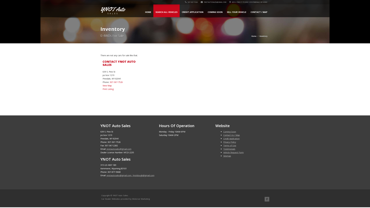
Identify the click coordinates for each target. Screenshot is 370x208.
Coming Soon (215, 12)
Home (148, 12)
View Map (107, 85)
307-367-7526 (192, 2)
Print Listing (108, 89)
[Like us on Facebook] (267, 199)
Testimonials (229, 149)
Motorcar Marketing (141, 199)
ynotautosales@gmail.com (215, 2)
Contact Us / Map (231, 135)
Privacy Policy (229, 142)
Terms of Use (229, 145)
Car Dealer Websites (110, 199)
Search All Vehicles (166, 12)
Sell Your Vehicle (236, 12)
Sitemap (227, 156)
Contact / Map (259, 12)
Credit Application (192, 12)
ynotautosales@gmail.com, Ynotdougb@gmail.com (130, 175)
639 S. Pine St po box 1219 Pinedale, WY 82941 (249, 2)
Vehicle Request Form (233, 152)
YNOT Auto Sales (120, 195)
